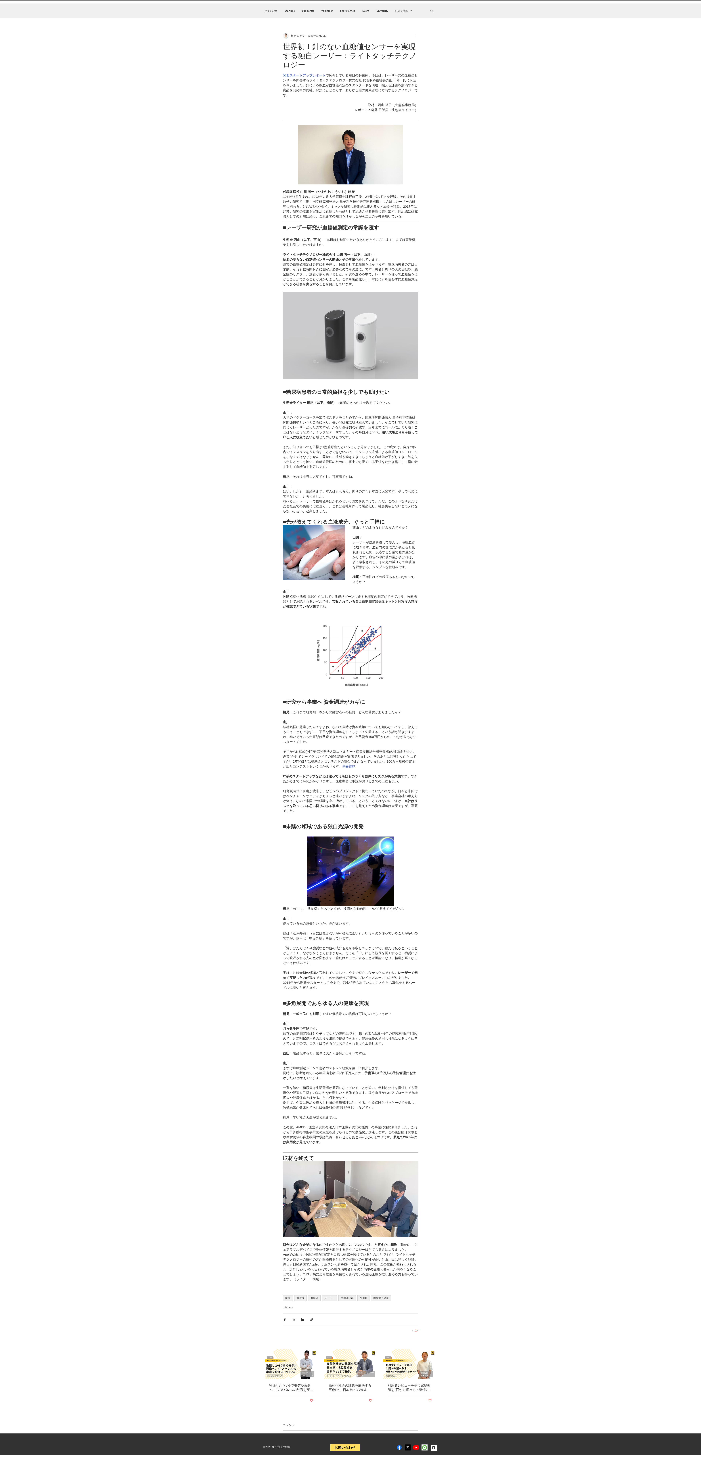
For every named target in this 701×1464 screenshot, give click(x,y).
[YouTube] (416, 1447)
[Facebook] (399, 1447)
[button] (431, 10)
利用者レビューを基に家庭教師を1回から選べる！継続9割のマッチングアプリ (409, 1387)
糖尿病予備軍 (381, 1298)
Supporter (308, 10)
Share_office (347, 10)
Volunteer (327, 10)
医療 (287, 1298)
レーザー (329, 1298)
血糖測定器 (347, 1298)
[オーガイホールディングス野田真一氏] (350, 1364)
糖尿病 (300, 1298)
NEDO (363, 1298)
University (382, 10)
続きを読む (401, 10)
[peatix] (425, 1447)
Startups (290, 10)
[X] (408, 1447)
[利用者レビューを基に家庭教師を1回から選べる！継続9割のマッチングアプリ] (409, 1364)
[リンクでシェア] (311, 1319)
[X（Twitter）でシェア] (293, 1319)
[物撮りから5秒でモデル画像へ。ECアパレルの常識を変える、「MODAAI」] (291, 1364)
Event (365, 10)
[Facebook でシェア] (284, 1319)
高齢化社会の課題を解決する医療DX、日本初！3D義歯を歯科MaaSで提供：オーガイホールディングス (350, 1387)
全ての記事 (271, 10)
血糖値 (314, 1298)
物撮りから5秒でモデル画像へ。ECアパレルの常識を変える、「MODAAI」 (291, 1387)
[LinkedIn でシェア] (302, 1319)
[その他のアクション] (416, 36)
